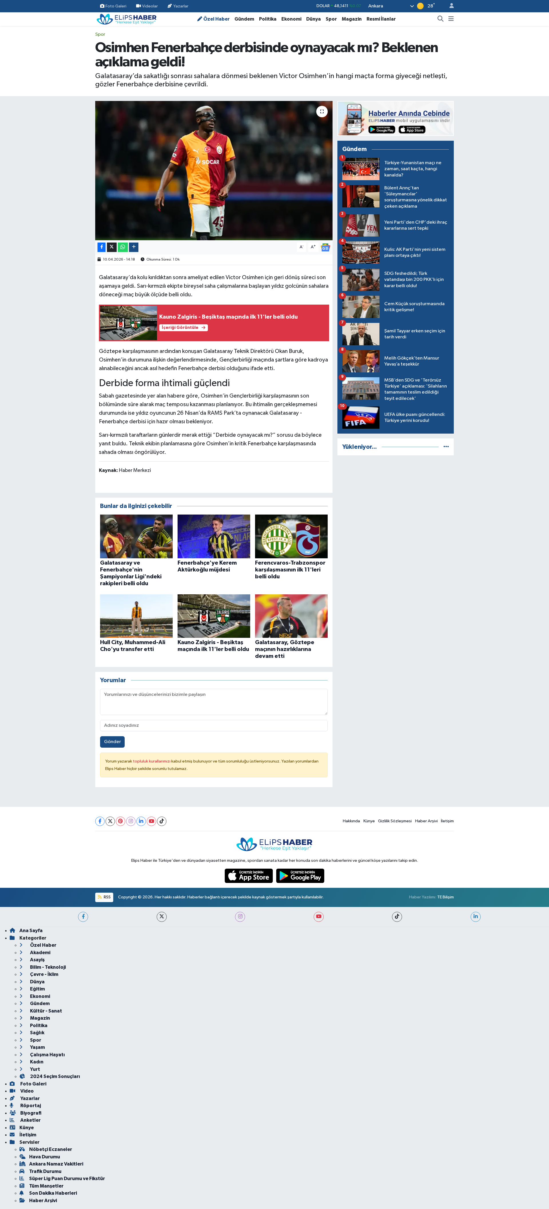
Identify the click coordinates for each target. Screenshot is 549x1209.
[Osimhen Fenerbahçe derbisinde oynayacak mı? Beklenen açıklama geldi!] (214, 170)
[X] (110, 821)
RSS (107, 897)
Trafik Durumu (45, 1171)
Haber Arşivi (426, 821)
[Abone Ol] (325, 247)
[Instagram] (131, 821)
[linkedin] (476, 917)
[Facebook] (100, 821)
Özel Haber (216, 19)
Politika (268, 19)
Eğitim (37, 988)
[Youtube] (151, 821)
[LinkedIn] (141, 821)
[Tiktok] (161, 821)
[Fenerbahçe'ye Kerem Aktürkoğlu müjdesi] (214, 536)
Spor (331, 19)
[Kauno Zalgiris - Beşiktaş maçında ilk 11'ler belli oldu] (214, 616)
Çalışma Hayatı (47, 1054)
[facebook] (83, 917)
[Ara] (440, 19)
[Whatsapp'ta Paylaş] (123, 247)
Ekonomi (291, 19)
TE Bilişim (445, 897)
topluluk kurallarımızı (152, 761)
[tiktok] (397, 917)
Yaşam (37, 1047)
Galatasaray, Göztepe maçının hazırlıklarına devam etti (284, 649)
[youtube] (319, 917)
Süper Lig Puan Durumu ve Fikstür (67, 1178)
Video (26, 1091)
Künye (369, 821)
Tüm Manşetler (46, 1186)
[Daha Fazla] (133, 247)
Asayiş (37, 959)
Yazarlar (180, 6)
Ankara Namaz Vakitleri (56, 1164)
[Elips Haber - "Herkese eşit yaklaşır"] (126, 18)
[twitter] (162, 917)
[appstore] (249, 875)
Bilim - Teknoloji (47, 967)
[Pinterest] (120, 821)
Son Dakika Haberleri (53, 1193)
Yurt (34, 1069)
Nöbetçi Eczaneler (50, 1149)
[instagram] (240, 917)
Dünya (313, 19)
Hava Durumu (44, 1156)
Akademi (39, 952)
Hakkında (351, 821)
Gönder (112, 741)
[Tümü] (446, 446)
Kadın (36, 1061)
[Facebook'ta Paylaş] (102, 247)
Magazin (352, 19)
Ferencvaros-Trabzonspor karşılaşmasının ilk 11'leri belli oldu (290, 569)
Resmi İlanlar (381, 19)
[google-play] (300, 875)
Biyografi (30, 1113)
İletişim (447, 821)
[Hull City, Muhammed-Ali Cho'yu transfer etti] (136, 616)
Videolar (150, 6)
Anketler (30, 1120)
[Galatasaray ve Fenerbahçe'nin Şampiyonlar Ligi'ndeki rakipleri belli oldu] (136, 536)
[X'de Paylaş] (112, 247)
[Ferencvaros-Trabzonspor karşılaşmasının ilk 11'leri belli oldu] (291, 536)
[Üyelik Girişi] (449, 6)
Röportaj (30, 1105)
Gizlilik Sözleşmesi (395, 821)
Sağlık (36, 1032)
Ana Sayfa (31, 930)
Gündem (244, 19)
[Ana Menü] (451, 19)
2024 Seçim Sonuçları (54, 1076)
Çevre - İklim (43, 974)
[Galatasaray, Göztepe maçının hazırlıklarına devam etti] (291, 616)
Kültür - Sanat (45, 1011)
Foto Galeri (116, 6)
